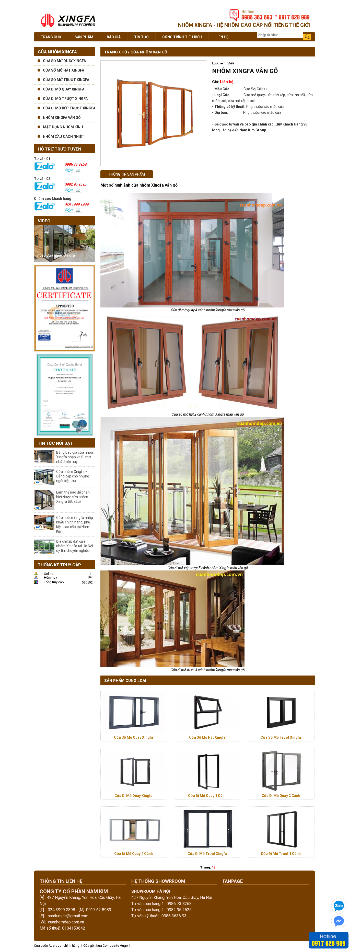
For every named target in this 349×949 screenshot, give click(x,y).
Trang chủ (51, 37)
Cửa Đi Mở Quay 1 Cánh (207, 796)
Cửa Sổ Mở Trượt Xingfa (281, 737)
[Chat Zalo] (338, 912)
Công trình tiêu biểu (182, 37)
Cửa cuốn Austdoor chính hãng (57, 945)
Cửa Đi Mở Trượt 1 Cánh (281, 854)
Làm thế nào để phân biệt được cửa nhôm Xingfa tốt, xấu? (73, 497)
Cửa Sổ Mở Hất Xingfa (207, 737)
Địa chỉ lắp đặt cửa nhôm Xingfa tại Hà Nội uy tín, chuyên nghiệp (74, 546)
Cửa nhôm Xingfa (57, 51)
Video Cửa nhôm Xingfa (56, 255)
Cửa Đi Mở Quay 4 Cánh (133, 854)
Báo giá (114, 37)
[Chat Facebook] (338, 927)
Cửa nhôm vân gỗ (149, 52)
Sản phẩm (84, 37)
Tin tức (141, 37)
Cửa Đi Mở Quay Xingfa (133, 796)
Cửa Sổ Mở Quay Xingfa (133, 737)
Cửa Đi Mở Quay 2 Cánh (281, 796)
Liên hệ (221, 37)
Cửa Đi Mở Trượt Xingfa (207, 854)
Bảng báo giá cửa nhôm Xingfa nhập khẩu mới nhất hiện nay (75, 457)
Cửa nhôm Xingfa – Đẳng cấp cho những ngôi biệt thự (72, 476)
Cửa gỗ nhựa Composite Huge (105, 945)
